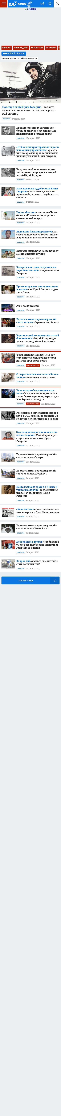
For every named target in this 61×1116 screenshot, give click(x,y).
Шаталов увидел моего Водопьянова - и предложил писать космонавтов (37, 234)
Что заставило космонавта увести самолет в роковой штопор (29, 110)
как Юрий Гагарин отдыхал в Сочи (37, 289)
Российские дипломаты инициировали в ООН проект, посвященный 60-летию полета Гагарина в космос (37, 415)
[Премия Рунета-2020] (29, 4)
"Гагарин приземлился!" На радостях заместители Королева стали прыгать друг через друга (36, 357)
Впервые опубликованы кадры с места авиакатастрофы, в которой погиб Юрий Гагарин (36, 172)
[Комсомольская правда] (17, 3)
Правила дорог (21, 48)
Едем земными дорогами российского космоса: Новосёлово (36, 527)
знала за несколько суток (37, 376)
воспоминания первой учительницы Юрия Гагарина (37, 491)
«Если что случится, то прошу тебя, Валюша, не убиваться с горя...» (37, 193)
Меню (3, 3)
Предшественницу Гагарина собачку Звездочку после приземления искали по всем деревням (36, 130)
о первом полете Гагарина (38, 270)
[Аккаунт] (57, 3)
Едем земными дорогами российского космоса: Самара (36, 456)
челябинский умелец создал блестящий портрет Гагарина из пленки (37, 544)
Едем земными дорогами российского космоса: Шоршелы (36, 472)
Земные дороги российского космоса (19, 58)
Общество (6, 119)
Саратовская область (37, 321)
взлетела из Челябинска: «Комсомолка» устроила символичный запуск (36, 215)
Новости (6, 48)
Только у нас (37, 48)
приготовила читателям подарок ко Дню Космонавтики (38, 511)
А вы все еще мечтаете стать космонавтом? (37, 562)
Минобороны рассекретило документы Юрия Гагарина (37, 437)
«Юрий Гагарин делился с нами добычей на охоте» (37, 338)
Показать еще (26, 581)
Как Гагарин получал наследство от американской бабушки (37, 252)
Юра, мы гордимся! (27, 305)
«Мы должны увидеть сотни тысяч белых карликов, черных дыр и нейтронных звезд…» (37, 395)
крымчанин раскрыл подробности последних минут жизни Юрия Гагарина (37, 151)
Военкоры (51, 48)
